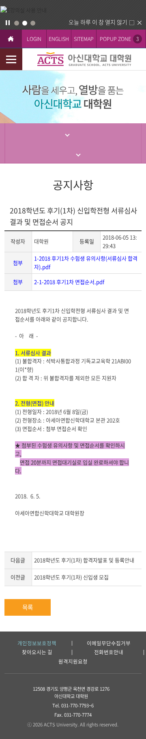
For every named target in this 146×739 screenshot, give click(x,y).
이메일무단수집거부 (109, 643)
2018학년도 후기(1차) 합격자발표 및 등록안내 (84, 560)
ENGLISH (59, 39)
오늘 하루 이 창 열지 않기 (98, 22)
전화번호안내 (108, 652)
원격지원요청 (73, 661)
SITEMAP (84, 39)
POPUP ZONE (119, 39)
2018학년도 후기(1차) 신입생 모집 (71, 577)
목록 (27, 607)
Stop (7, 23)
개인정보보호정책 (36, 643)
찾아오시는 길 (37, 652)
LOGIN (34, 39)
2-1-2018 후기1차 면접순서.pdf (69, 282)
